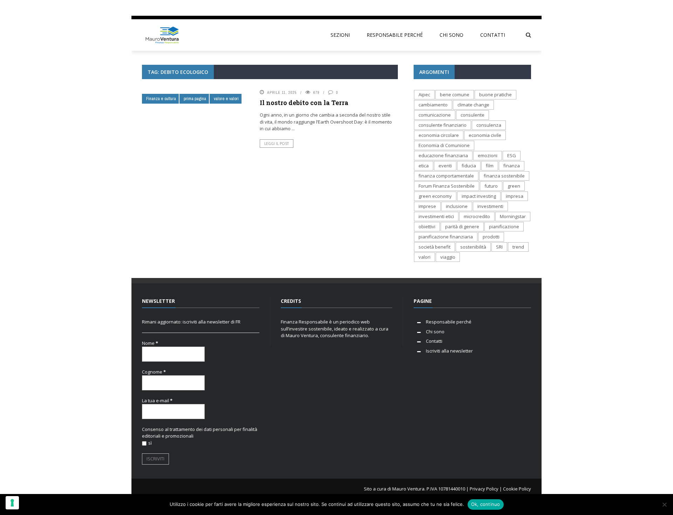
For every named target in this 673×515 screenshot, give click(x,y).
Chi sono (159, 55)
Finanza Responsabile (173, 97)
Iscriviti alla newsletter (175, 111)
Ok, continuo (485, 504)
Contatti (159, 69)
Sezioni (150, 171)
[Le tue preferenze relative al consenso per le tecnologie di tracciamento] (12, 502)
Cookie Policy (164, 83)
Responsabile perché (171, 139)
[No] (664, 504)
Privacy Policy (165, 125)
